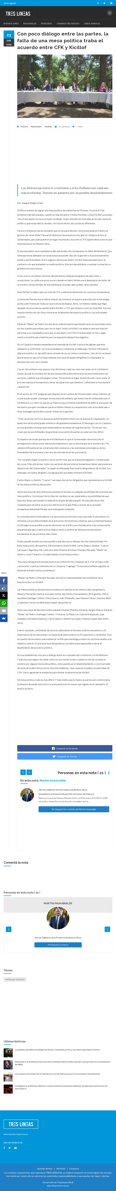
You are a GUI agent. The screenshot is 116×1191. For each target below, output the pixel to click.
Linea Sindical (92, 23)
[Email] (4, 610)
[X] (4, 595)
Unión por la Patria (15, 979)
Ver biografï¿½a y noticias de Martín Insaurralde (74, 809)
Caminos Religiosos (68, 23)
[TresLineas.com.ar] (19, 13)
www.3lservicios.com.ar (58, 1186)
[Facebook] (99, 3)
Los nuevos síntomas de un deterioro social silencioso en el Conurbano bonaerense (57, 1073)
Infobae (48, 126)
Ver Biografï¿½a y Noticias (58, 945)
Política (24, 126)
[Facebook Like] (4, 588)
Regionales (29, 23)
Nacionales (36, 126)
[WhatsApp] (4, 603)
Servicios (60, 1168)
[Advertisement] (64, 158)
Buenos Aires (11, 23)
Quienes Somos (45, 1168)
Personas (46, 23)
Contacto (74, 1168)
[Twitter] (105, 3)
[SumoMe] (4, 618)
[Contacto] (111, 3)
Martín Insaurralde (53, 780)
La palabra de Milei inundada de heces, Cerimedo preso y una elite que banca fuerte (57, 1049)
